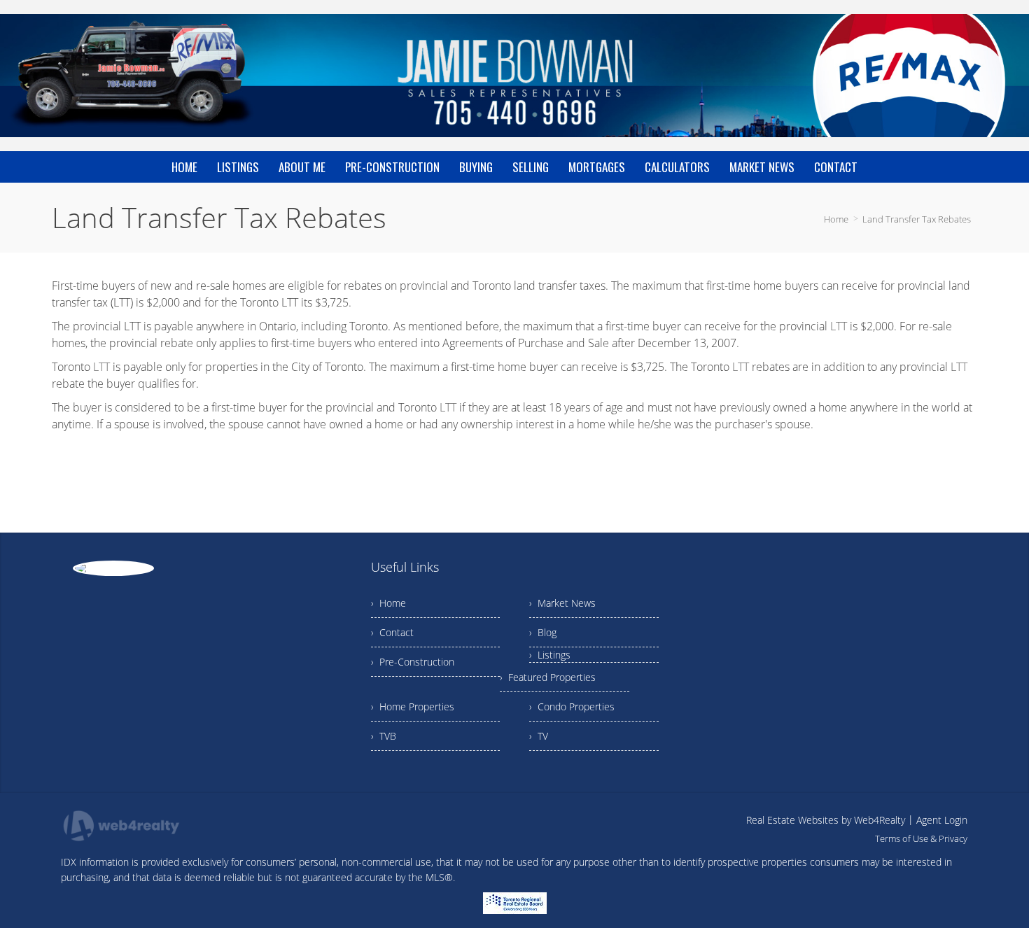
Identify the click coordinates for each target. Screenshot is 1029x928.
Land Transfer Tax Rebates (916, 219)
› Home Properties (412, 706)
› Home (388, 603)
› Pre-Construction (412, 661)
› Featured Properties (548, 677)
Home (836, 219)
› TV (538, 736)
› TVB (383, 736)
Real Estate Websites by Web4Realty (825, 820)
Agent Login (941, 820)
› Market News (562, 603)
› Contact (392, 632)
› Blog (542, 632)
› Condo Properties (572, 706)
